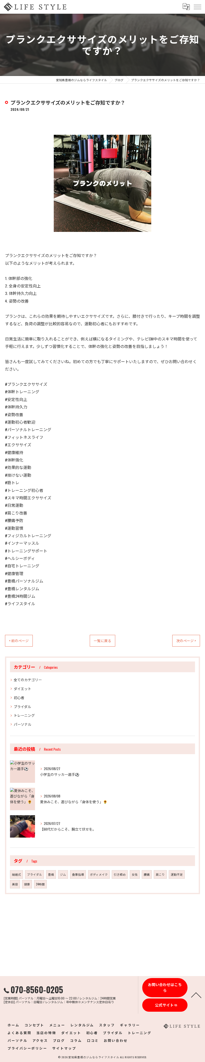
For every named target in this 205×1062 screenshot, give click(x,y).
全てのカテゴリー (28, 679)
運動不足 (177, 874)
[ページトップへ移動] (196, 995)
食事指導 (78, 874)
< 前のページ (19, 640)
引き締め (120, 874)
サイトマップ (64, 1048)
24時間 (40, 884)
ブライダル (22, 706)
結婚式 (16, 874)
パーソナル (22, 724)
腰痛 (147, 874)
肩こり (160, 874)
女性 (135, 874)
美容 (15, 884)
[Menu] (197, 6)
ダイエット (22, 688)
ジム (63, 874)
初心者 (19, 697)
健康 (27, 884)
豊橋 (51, 874)
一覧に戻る (102, 640)
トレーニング (24, 715)
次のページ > (186, 640)
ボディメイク (99, 874)
